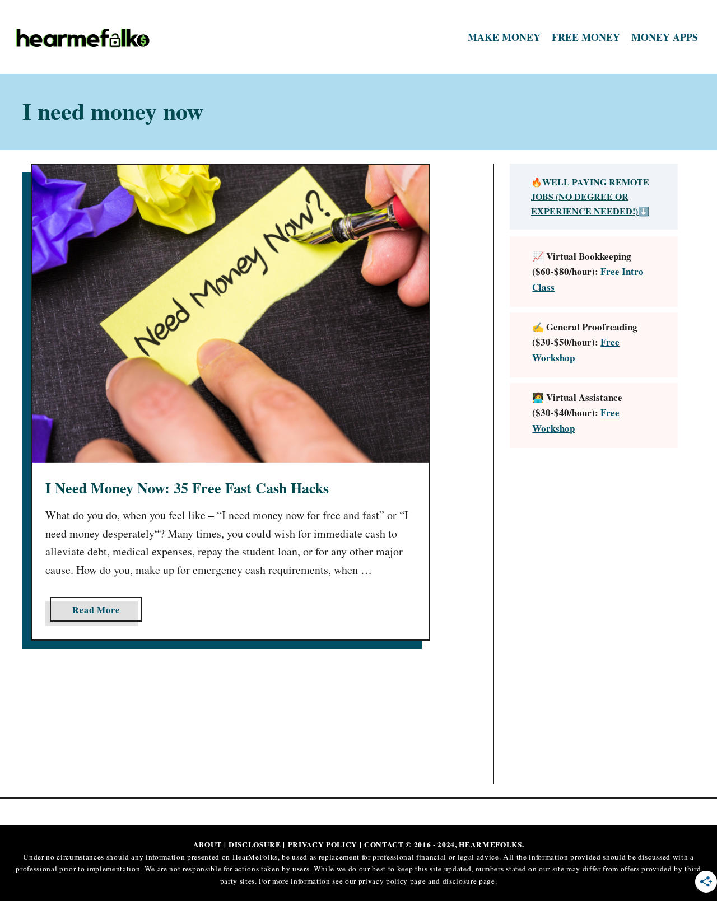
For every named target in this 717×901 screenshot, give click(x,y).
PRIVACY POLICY (322, 844)
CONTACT (384, 844)
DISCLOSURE (255, 844)
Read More (100, 612)
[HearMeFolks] (94, 37)
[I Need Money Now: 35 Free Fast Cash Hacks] (230, 314)
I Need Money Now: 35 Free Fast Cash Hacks (187, 487)
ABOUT (207, 844)
